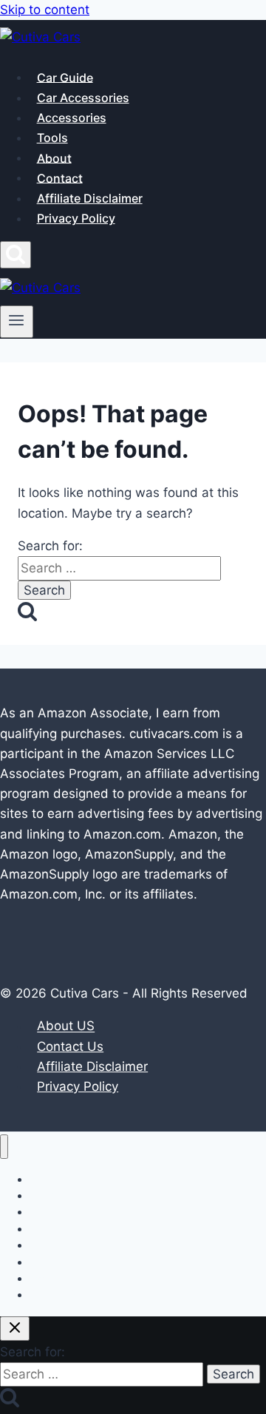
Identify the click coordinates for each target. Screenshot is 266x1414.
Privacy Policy (76, 218)
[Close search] (15, 1328)
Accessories (71, 117)
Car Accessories (83, 97)
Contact (60, 177)
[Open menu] (16, 321)
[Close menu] (4, 1146)
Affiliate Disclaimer (90, 198)
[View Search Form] (15, 254)
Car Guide (65, 77)
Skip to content (44, 9)
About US (66, 1026)
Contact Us (70, 1046)
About (54, 157)
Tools (52, 137)
